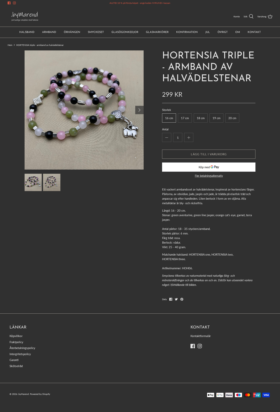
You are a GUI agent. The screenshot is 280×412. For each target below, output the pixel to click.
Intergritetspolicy (20, 354)
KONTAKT (254, 32)
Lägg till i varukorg (209, 154)
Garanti (14, 360)
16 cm (169, 118)
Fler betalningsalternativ (209, 175)
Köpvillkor (16, 336)
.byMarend (23, 394)
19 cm (216, 118)
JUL (207, 32)
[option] (84, 110)
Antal (165, 129)
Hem (10, 44)
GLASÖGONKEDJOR (124, 32)
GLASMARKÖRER (157, 32)
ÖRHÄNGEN (72, 32)
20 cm (232, 118)
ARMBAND (49, 32)
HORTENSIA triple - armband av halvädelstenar (40, 44)
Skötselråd (16, 366)
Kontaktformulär (200, 336)
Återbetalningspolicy (22, 348)
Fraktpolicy (16, 342)
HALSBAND (26, 32)
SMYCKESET (96, 32)
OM (237, 32)
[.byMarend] (25, 16)
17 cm (185, 118)
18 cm (201, 118)
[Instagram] (14, 3)
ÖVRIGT (223, 32)
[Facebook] (9, 3)
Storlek (166, 110)
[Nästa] (139, 110)
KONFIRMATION (187, 32)
